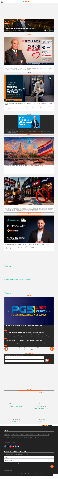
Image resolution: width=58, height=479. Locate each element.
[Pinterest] (13, 446)
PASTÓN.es (7, 437)
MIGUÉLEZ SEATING (35, 434)
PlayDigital (36, 437)
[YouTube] (18, 446)
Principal (14, 473)
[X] (8, 446)
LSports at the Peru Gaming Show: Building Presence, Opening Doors (24, 340)
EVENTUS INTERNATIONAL (16, 437)
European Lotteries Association (13, 439)
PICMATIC (13, 434)
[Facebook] (5, 446)
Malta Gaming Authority (23, 434)
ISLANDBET (7, 434)
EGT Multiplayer (45, 434)
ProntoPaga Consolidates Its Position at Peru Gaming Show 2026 (24, 325)
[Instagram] (10, 446)
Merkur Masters (28, 437)
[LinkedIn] (16, 446)
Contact (42, 473)
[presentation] (6, 349)
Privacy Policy (28, 473)
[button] (56, 1)
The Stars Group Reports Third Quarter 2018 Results (19, 28)
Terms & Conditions (36, 473)
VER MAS (29, 72)
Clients (22, 473)
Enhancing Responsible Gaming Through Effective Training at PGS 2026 (25, 332)
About (19, 473)
